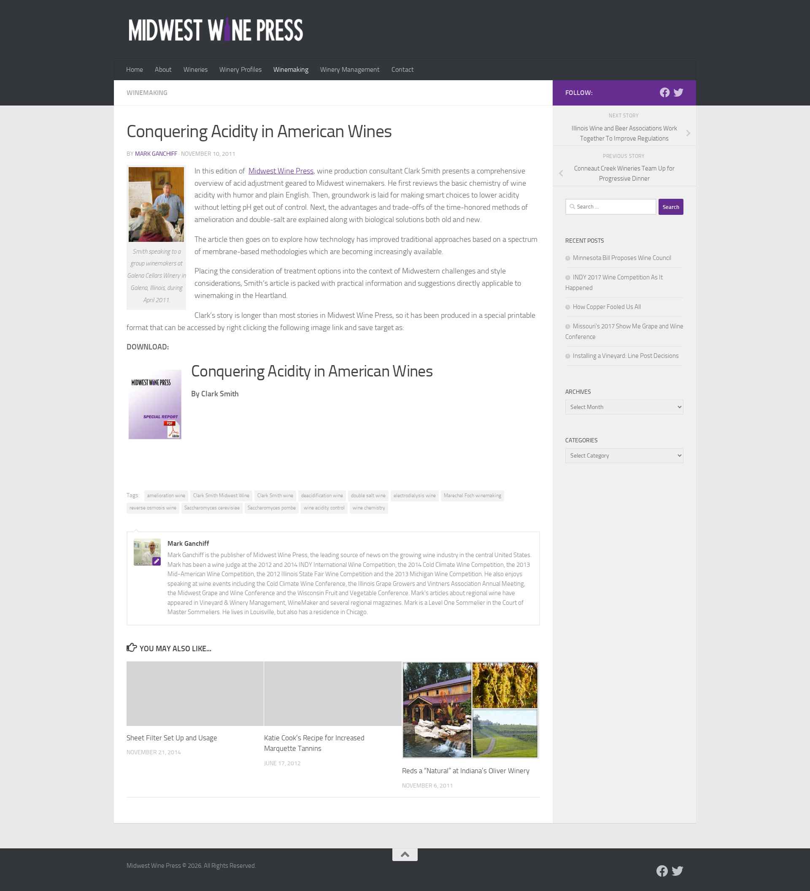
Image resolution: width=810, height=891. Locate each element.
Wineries (196, 69)
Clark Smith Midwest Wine (221, 495)
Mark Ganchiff (156, 153)
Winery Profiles (240, 69)
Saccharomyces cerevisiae (212, 508)
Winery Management (350, 69)
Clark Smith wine (275, 495)
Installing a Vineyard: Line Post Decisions (626, 356)
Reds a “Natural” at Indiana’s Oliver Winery (465, 770)
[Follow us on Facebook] (665, 92)
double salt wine (368, 495)
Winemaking (290, 69)
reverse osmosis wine (153, 508)
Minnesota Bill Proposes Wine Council (622, 258)
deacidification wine (322, 495)
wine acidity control (324, 508)
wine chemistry (369, 508)
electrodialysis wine (415, 495)
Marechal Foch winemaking (472, 495)
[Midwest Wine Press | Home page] (216, 29)
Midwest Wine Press (280, 171)
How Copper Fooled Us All (607, 307)
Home (134, 69)
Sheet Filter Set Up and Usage (172, 738)
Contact (403, 69)
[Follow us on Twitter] (678, 92)
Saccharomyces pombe (272, 508)
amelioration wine (166, 495)
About (163, 69)
